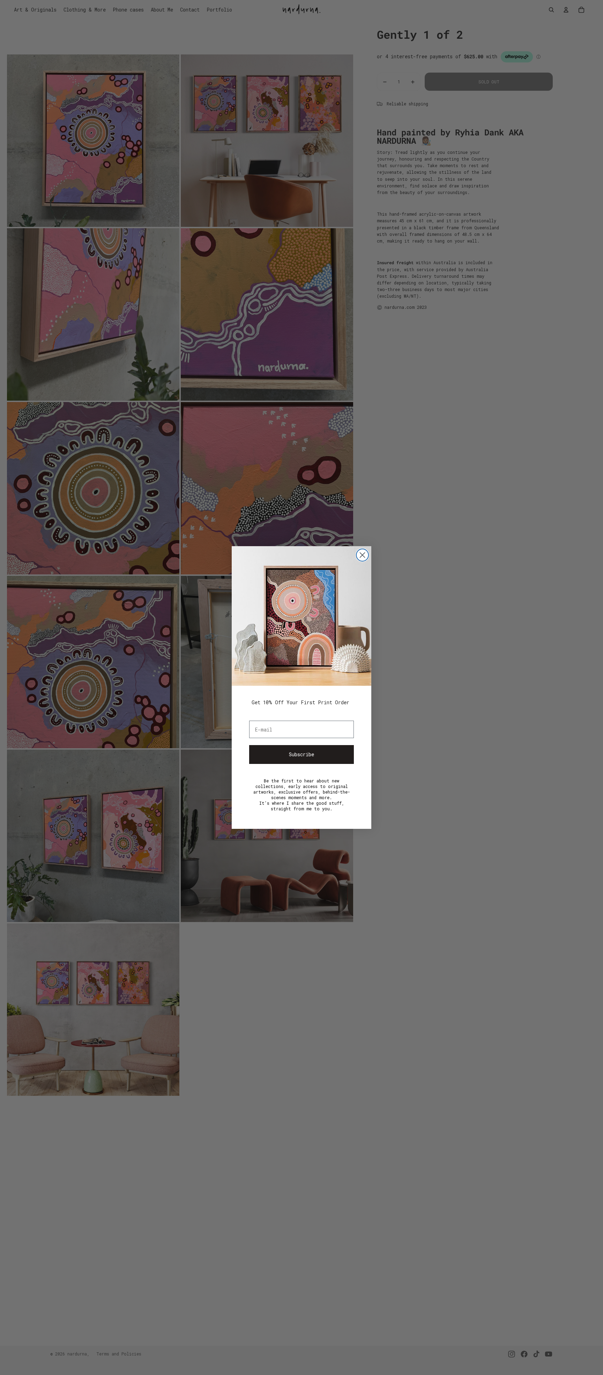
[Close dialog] (362, 555)
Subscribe (301, 754)
